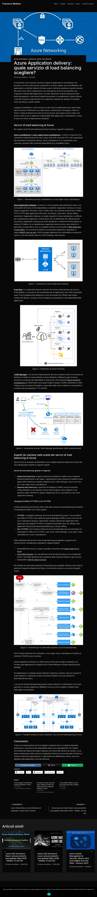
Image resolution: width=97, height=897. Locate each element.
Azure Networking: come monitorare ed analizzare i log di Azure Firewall (26, 808)
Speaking (70, 4)
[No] (95, 892)
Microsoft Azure (35, 59)
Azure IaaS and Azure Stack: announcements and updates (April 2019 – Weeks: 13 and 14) (15, 857)
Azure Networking (21, 59)
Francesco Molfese (21, 77)
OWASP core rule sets (27, 232)
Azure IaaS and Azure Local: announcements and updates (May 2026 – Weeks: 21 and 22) (48, 857)
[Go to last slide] (5, 851)
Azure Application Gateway (25, 205)
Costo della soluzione (25, 554)
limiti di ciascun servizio (37, 560)
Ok (49, 894)
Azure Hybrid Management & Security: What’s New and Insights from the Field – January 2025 (79, 858)
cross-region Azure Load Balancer (46, 135)
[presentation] (16, 840)
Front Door (18, 290)
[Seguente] (91, 851)
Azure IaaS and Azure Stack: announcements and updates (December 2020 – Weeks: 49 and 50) (68, 809)
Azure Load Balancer (22, 135)
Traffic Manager (20, 375)
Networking (46, 59)
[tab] (44, 874)
